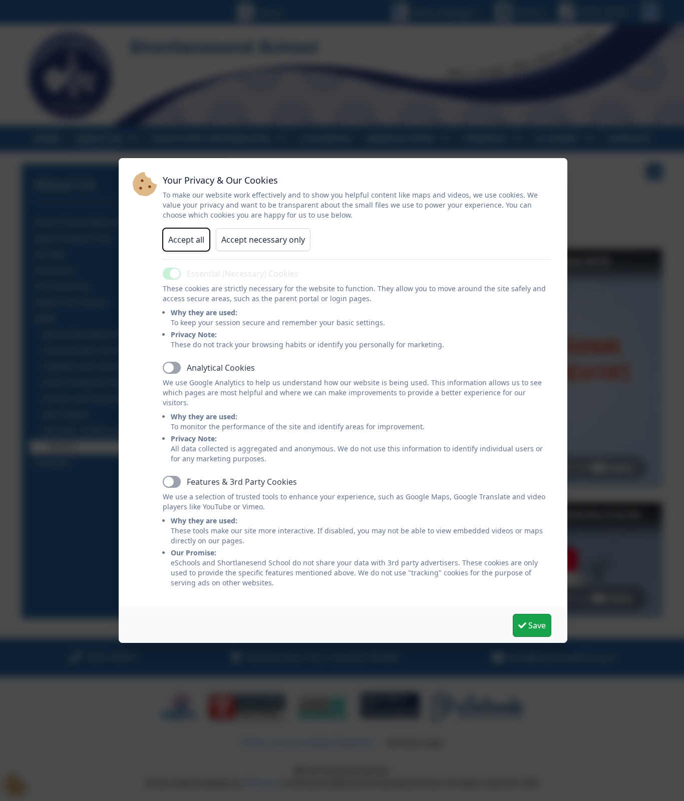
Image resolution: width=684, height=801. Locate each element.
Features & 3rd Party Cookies (242, 481)
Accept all (186, 239)
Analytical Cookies (221, 367)
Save (536, 625)
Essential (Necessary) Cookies (242, 273)
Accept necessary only (263, 239)
